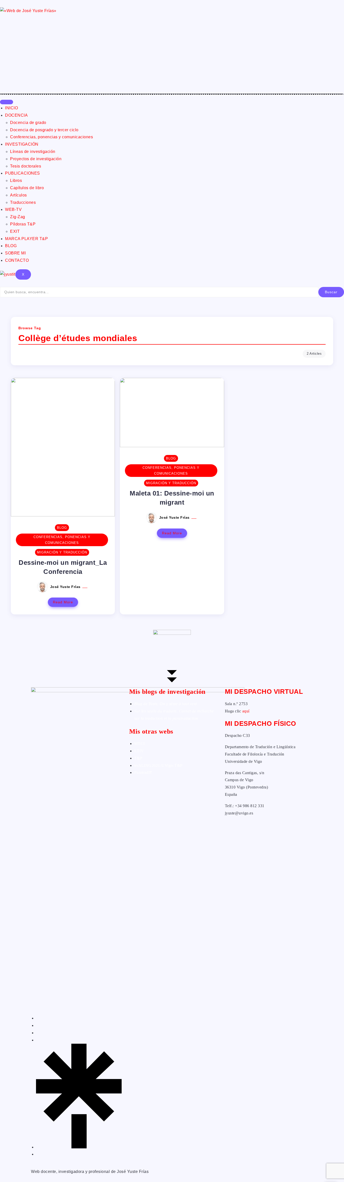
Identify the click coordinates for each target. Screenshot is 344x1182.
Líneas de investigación (32, 151)
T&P (138, 758)
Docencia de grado (28, 122)
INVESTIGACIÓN (22, 144)
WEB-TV (13, 209)
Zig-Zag (17, 217)
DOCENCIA (16, 115)
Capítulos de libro (27, 188)
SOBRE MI (15, 253)
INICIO (11, 108)
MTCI (139, 743)
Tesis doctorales (25, 166)
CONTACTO (17, 260)
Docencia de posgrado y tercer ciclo (44, 130)
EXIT (15, 231)
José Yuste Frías (66, 587)
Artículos (18, 195)
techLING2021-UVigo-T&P (158, 765)
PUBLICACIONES (22, 173)
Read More (63, 602)
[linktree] (79, 1147)
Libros (16, 180)
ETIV (139, 751)
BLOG (11, 246)
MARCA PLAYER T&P (26, 239)
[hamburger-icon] (6, 102)
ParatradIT (143, 772)
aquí (246, 711)
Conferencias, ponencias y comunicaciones (51, 137)
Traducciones (23, 202)
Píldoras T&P (23, 224)
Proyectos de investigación (35, 159)
